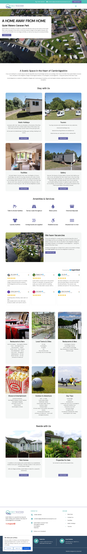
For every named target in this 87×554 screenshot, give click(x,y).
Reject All (18, 548)
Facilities (70, 520)
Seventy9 (79, 551)
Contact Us (70, 517)
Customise (8, 548)
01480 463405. (51, 249)
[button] (18, 280)
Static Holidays (71, 523)
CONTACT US (50, 252)
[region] (18, 543)
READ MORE (24, 138)
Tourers (70, 526)
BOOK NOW (7, 35)
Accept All (26, 548)
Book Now (77, 1)
